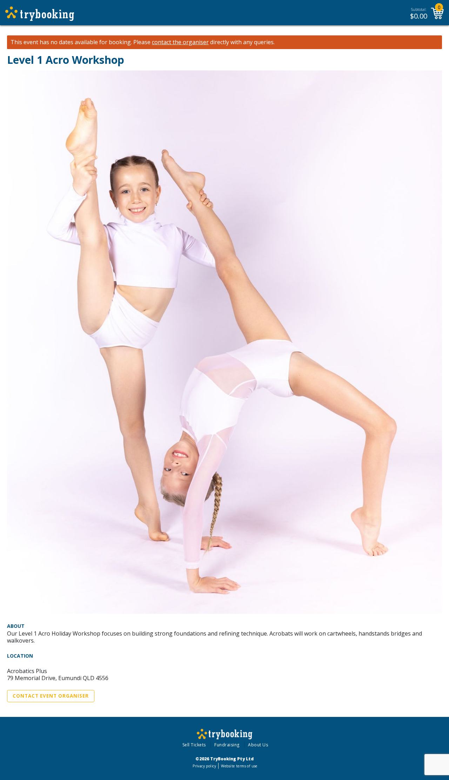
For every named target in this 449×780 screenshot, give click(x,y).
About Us (258, 745)
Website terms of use (239, 766)
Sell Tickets (194, 745)
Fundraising (227, 745)
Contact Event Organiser (51, 696)
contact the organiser (180, 42)
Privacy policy (204, 766)
